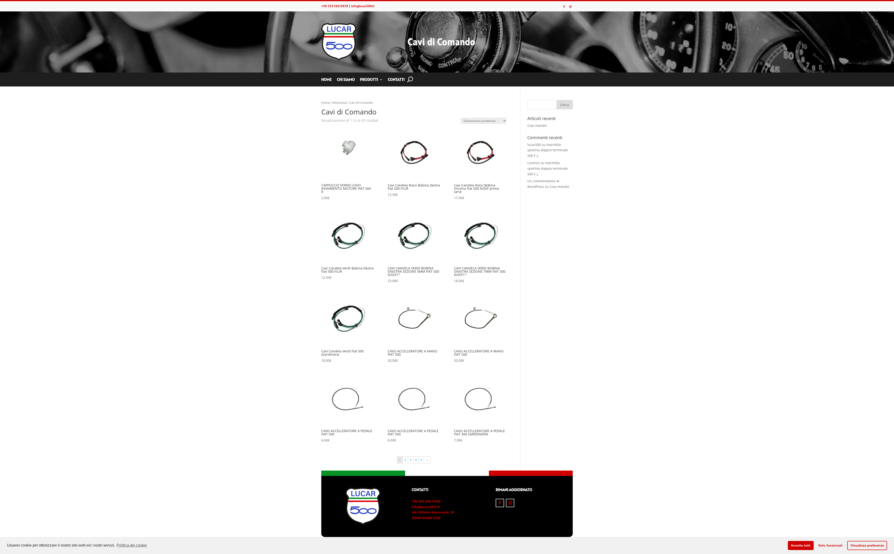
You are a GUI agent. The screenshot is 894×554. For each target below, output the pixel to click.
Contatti (396, 80)
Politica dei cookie (132, 545)
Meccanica (339, 102)
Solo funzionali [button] (830, 545)
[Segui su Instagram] (570, 6)
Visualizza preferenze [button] (867, 545)
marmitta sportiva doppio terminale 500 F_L (547, 150)
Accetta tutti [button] (800, 545)
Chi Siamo (346, 80)
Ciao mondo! (537, 125)
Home (326, 80)
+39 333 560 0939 (334, 6)
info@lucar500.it (362, 6)
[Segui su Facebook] (564, 6)
